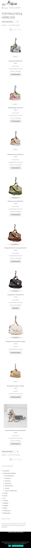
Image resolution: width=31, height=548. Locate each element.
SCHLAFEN (5, 500)
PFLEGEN (5, 495)
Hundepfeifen (8, 483)
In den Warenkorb (15, 74)
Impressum (10, 532)
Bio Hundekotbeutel (9, 475)
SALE (4, 498)
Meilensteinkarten (9, 485)
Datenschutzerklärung (17, 545)
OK (9, 545)
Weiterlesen (15, 308)
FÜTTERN (5, 493)
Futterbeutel (8, 478)
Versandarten (14, 530)
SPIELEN (5, 508)
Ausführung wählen (15, 352)
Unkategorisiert (6, 510)
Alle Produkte (6, 470)
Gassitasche (8, 480)
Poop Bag (7, 488)
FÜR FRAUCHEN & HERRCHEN (9, 473)
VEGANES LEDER (6, 513)
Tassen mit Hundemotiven (11, 490)
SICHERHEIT (6, 503)
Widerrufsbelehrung (23, 530)
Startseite (5, 8)
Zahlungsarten (6, 530)
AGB (15, 532)
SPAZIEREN (5, 505)
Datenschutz (20, 532)
